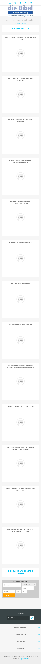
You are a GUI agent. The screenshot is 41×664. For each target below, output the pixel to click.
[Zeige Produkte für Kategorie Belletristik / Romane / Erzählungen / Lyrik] (20, 53)
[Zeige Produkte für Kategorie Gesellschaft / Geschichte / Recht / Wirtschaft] (20, 504)
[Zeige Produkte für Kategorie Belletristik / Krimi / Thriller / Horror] (20, 94)
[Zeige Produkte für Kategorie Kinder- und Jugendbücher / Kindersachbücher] (20, 176)
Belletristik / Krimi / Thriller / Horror (20, 79)
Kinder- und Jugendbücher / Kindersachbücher (20, 161)
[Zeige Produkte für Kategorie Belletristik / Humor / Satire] (20, 258)
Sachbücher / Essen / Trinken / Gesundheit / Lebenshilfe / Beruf (20, 366)
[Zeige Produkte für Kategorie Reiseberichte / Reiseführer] (20, 299)
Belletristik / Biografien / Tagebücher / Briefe (20, 202)
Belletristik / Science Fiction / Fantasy (20, 120)
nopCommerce (24, 659)
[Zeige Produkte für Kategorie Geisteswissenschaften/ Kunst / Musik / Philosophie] (20, 463)
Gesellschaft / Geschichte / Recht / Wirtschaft (20, 489)
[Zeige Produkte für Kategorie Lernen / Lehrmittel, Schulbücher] (20, 422)
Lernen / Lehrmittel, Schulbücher (20, 406)
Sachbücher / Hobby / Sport (20, 324)
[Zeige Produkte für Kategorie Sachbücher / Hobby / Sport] (20, 340)
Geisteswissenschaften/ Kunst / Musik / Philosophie (20, 448)
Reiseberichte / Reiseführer (20, 283)
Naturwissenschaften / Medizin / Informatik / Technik (20, 530)
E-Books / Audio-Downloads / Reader (22, 20)
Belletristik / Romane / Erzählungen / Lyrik (20, 38)
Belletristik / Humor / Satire (20, 242)
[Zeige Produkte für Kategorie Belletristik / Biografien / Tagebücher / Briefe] (20, 217)
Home (7, 20)
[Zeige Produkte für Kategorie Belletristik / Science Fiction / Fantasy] (20, 135)
